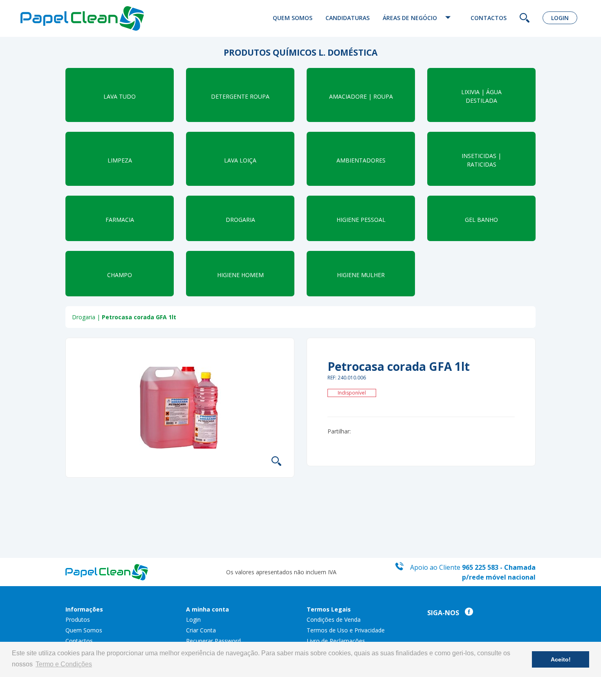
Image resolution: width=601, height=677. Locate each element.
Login (560, 18)
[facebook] (467, 613)
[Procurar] (524, 18)
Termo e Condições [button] (64, 664)
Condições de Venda (334, 619)
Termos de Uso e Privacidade (346, 630)
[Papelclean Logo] (85, 18)
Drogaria (83, 317)
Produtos (77, 619)
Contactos (489, 18)
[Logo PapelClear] (106, 571)
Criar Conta (201, 630)
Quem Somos (292, 18)
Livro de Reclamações (336, 641)
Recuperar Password (213, 641)
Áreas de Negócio (411, 18)
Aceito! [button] (561, 659)
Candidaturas (347, 18)
